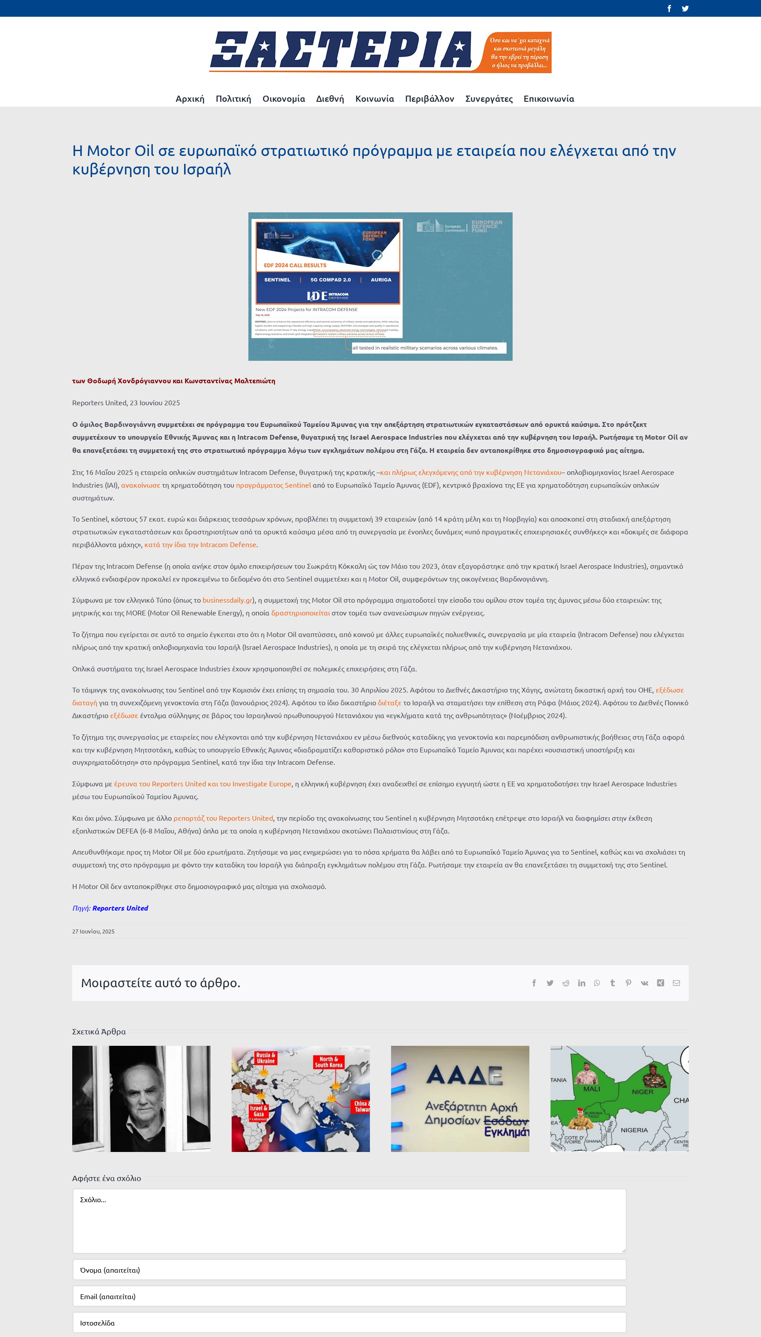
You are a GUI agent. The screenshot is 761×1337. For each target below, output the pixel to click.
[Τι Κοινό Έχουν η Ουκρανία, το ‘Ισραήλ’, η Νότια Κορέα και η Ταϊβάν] (301, 1097)
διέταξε (390, 702)
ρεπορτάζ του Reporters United (223, 817)
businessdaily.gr (227, 599)
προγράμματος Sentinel (273, 484)
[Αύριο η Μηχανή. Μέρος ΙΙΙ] (619, 1097)
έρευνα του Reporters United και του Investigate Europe (203, 783)
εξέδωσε (124, 715)
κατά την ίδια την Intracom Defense (200, 544)
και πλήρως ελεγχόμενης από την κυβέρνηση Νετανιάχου (471, 471)
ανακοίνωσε (140, 484)
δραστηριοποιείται (300, 612)
